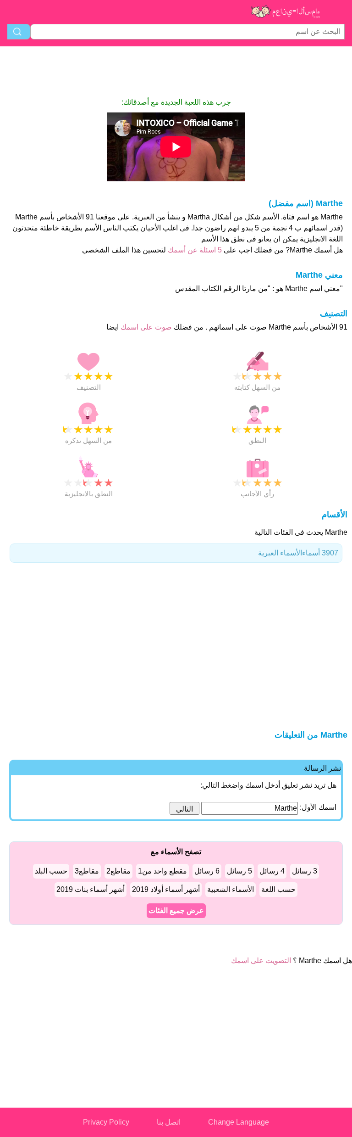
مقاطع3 (87, 871)
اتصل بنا (169, 1122)
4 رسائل (272, 871)
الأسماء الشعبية (230, 889)
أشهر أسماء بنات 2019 (90, 889)
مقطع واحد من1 (162, 871)
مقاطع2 (118, 871)
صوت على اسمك (145, 327)
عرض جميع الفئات (176, 910)
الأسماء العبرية (298, 553)
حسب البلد (51, 871)
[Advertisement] (176, 71)
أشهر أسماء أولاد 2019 (166, 889)
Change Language (238, 1122)
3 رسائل (304, 871)
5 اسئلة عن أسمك (194, 250)
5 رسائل (239, 871)
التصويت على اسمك (261, 960)
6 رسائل (207, 871)
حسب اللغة (278, 889)
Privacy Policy (106, 1122)
